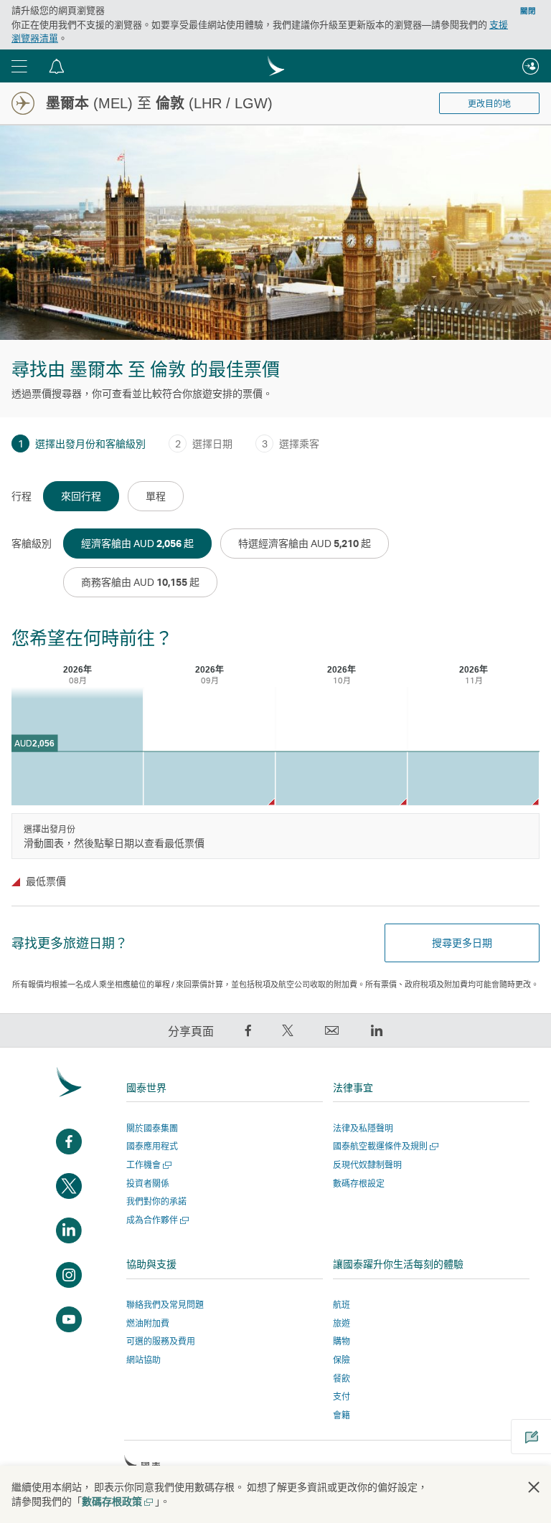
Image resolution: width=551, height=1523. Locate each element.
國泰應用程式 (152, 1146)
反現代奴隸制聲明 (367, 1164)
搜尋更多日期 (462, 942)
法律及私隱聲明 (363, 1128)
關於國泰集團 (152, 1128)
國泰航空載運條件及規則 (384, 1146)
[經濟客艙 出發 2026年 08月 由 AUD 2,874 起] (77, 746)
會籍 (341, 1415)
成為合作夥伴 (156, 1220)
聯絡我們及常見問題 (165, 1304)
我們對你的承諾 (156, 1201)
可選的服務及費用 (160, 1341)
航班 (341, 1304)
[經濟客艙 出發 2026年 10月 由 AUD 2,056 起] (341, 778)
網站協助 (143, 1359)
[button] (19, 65)
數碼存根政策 (116, 1501)
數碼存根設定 (359, 1184)
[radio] (81, 496)
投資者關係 (147, 1183)
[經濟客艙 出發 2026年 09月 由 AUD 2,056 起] (209, 778)
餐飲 (341, 1378)
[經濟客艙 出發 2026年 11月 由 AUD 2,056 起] (473, 778)
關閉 (528, 11)
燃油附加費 (147, 1323)
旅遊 (341, 1323)
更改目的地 (489, 104)
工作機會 (147, 1164)
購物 (341, 1341)
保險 (341, 1359)
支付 (341, 1396)
